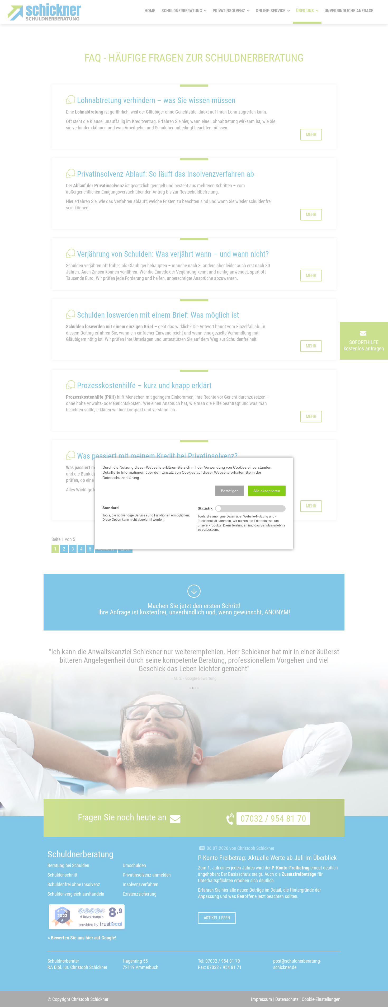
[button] (229, 491)
